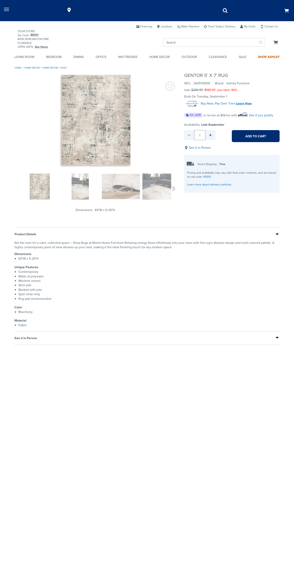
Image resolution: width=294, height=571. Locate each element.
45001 (207, 177)
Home (17, 68)
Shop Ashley (269, 57)
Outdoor (189, 57)
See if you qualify (261, 115)
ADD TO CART (255, 136)
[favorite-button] (170, 87)
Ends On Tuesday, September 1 (205, 96)
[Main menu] (7, 10)
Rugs (64, 68)
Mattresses (127, 57)
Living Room (24, 57)
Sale (242, 57)
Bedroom (54, 57)
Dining (78, 57)
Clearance (218, 57)
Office (101, 57)
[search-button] (260, 42)
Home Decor (159, 57)
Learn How (244, 103)
